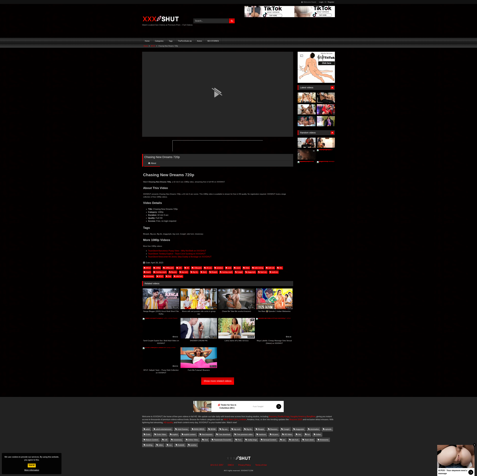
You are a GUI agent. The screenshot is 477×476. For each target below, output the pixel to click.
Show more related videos (218, 381)
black (205, 272)
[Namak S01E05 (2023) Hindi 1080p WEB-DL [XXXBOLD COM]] (326, 143)
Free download (224, 434)
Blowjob (214, 272)
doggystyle (251, 272)
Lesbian (242, 419)
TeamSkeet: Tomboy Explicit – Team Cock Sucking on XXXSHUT (177, 254)
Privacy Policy (244, 465)
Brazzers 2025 (295, 419)
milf (165, 440)
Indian (318, 434)
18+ (180, 268)
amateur (220, 268)
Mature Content (152, 440)
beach (148, 272)
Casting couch (161, 272)
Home (147, 41)
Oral (169, 276)
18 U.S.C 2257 (216, 465)
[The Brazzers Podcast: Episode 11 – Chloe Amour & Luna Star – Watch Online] (307, 143)
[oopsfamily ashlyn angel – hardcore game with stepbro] (326, 166)
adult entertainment (163, 429)
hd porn (275, 434)
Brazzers (273, 416)
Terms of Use (261, 465)
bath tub (271, 268)
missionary (150, 276)
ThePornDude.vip (185, 41)
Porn (239, 440)
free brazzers (207, 434)
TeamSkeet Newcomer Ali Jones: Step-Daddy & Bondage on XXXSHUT (180, 257)
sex (283, 440)
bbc (281, 268)
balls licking (259, 268)
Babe (247, 268)
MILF (225, 419)
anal (229, 268)
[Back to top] (469, 468)
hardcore (275, 272)
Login (321, 2)
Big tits (195, 272)
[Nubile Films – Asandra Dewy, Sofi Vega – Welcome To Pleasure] (307, 109)
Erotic (148, 434)
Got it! (32, 465)
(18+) (236, 419)
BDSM (213, 429)
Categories (159, 41)
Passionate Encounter (222, 440)
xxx (170, 445)
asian (238, 268)
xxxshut (193, 445)
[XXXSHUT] (160, 19)
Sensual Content (269, 440)
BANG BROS (199, 429)
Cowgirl (239, 272)
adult (148, 429)
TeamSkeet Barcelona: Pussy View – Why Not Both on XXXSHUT (177, 251)
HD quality (168, 422)
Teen (231, 419)
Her (299, 434)
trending (149, 445)
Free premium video (245, 434)
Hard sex (263, 272)
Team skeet (309, 440)
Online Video (193, 440)
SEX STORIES (213, 41)
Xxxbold (181, 445)
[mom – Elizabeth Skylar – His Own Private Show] (326, 121)
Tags (171, 41)
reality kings (252, 440)
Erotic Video (161, 434)
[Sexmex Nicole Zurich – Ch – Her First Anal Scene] (326, 109)
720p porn (197, 268)
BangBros (311, 416)
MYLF (153, 46)
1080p (158, 268)
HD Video (288, 434)
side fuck (179, 276)
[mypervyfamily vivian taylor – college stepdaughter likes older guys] (326, 154)
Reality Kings (283, 416)
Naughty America (298, 416)
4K (188, 268)
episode (328, 429)
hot (308, 434)
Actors (199, 41)
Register (331, 2)
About (153, 163)
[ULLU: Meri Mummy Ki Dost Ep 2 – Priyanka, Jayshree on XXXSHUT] (307, 166)
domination (314, 429)
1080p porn (170, 268)
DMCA (231, 465)
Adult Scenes (183, 429)
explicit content (190, 434)
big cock (185, 272)
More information (31, 470)
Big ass (174, 272)
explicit (175, 434)
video (161, 445)
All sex (209, 268)
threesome (324, 440)
